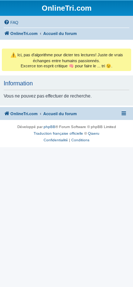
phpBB (49, 127)
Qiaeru (93, 133)
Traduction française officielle (58, 133)
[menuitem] (11, 22)
